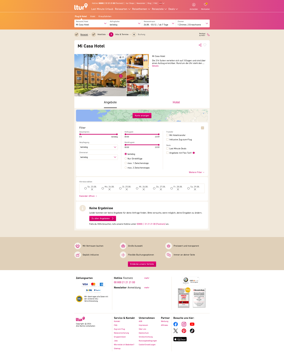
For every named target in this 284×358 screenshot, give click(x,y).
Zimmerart (83, 152)
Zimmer (181, 21)
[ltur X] (175, 332)
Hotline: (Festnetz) (107, 3)
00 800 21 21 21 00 (124, 282)
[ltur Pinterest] (184, 332)
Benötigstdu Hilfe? (202, 35)
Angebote (110, 102)
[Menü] (198, 278)
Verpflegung (84, 142)
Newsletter (141, 3)
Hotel (92, 16)
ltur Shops (130, 3)
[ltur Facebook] (175, 326)
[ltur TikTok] (192, 332)
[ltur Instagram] (184, 326)
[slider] (80, 134)
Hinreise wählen (85, 182)
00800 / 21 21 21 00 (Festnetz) (151, 224)
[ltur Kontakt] (208, 34)
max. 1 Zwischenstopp (138, 163)
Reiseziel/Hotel (82, 21)
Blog (149, 3)
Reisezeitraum (149, 21)
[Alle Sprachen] (162, 3)
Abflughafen (115, 21)
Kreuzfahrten (105, 16)
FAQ (155, 3)
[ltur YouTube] (192, 326)
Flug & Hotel (81, 16)
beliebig (131, 154)
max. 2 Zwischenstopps (139, 167)
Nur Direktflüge (135, 158)
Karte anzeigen (142, 115)
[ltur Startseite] (81, 7)
